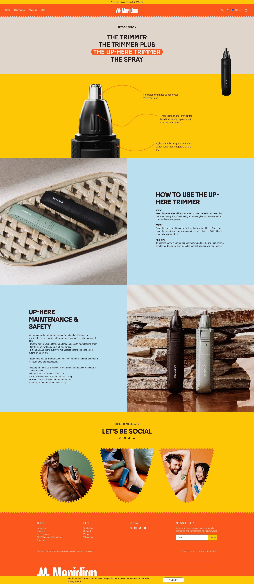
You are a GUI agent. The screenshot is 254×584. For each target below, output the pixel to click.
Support (87, 531)
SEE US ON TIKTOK (187, 475)
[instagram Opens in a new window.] (120, 438)
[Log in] (227, 10)
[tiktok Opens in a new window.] (129, 438)
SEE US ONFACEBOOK (127, 475)
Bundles (41, 531)
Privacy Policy (74, 581)
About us (33, 10)
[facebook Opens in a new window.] (125, 438)
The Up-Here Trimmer (127, 52)
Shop (7, 10)
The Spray (127, 59)
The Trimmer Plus (127, 44)
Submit (212, 537)
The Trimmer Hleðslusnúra (49, 537)
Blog (43, 10)
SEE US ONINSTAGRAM (67, 475)
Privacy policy (188, 551)
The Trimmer (127, 37)
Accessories (43, 534)
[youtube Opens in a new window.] (134, 438)
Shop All (41, 540)
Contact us (88, 528)
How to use (19, 10)
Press (86, 534)
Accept (173, 580)
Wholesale (88, 537)
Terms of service (208, 551)
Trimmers (41, 528)
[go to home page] (127, 10)
